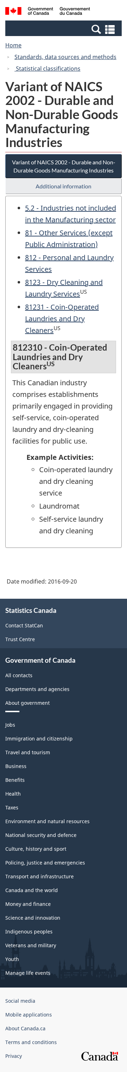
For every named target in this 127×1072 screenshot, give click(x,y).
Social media (20, 1000)
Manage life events (27, 973)
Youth (12, 959)
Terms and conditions (31, 1042)
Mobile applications (28, 1014)
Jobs (10, 724)
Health (13, 793)
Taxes (11, 807)
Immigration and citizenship (39, 738)
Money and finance (28, 904)
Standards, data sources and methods (65, 57)
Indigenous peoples (29, 931)
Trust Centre (20, 639)
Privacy (13, 1056)
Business (15, 766)
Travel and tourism (27, 752)
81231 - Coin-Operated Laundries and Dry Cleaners (62, 318)
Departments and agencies (37, 689)
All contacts (18, 675)
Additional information (63, 186)
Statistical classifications (47, 68)
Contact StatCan (24, 625)
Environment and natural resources (47, 821)
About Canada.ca (25, 1028)
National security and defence (41, 835)
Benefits (15, 780)
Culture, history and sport (35, 848)
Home (13, 45)
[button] (64, 29)
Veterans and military (30, 945)
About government (27, 702)
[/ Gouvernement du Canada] (47, 12)
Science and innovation (32, 917)
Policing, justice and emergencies (45, 862)
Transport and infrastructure (39, 876)
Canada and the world (31, 890)
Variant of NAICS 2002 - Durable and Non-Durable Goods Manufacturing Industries (63, 166)
